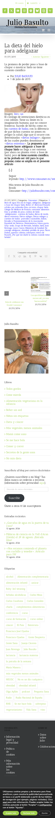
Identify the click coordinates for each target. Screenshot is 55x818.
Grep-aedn (9, 225)
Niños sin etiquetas (17, 416)
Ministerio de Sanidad (34, 228)
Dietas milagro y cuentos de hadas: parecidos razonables (26, 217)
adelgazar (36, 202)
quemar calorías (18, 232)
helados (35, 225)
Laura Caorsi (18, 228)
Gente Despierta (36, 637)
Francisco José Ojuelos (17, 631)
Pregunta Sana (41, 691)
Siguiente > (46, 57)
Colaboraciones (44, 746)
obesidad (25, 230)
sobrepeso (30, 232)
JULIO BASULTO (24, 76)
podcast (26, 691)
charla (9, 606)
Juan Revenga (13, 649)
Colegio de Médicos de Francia (17, 209)
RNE (8, 703)
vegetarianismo (14, 709)
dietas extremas (15, 143)
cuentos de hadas (18, 128)
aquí (5, 802)
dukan (43, 218)
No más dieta (13, 458)
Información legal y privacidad (10, 739)
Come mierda (13, 394)
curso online (36, 619)
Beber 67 (30, 205)
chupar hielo (42, 207)
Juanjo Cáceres (29, 643)
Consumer (32, 200)
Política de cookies (10, 751)
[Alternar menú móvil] (49, 30)
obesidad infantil (27, 685)
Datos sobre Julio (43, 737)
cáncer (9, 625)
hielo (42, 225)
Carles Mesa (36, 594)
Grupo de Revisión (23, 225)
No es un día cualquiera (30, 679)
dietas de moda (41, 214)
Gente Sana (12, 643)
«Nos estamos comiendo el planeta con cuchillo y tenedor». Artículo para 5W (26, 551)
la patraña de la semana (18, 661)
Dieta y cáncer (14, 422)
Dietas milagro (26, 216)
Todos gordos (13, 388)
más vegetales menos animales (22, 673)
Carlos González (35, 601)
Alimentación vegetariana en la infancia (24, 402)
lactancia (10, 655)
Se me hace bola (15, 440)
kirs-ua (18, 114)
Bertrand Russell (42, 205)
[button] (6, 293)
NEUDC (10, 679)
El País (20, 625)
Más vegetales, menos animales (24, 428)
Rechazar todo (29, 813)
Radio (9, 697)
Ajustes (45, 813)
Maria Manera (13, 667)
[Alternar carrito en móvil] (43, 30)
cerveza (32, 207)
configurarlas (45, 805)
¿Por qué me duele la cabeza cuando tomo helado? (27, 236)
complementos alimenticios (30, 606)
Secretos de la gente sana (20, 452)
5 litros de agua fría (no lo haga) (27, 201)
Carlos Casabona (14, 601)
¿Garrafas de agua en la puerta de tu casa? (27, 524)
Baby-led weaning (15, 588)
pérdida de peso (37, 230)
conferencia (12, 613)
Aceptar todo (11, 813)
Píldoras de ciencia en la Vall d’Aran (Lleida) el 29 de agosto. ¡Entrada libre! (27, 537)
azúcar (35, 582)
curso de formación (16, 619)
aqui (41, 482)
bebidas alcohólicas (16, 594)
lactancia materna (28, 655)
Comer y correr (15, 446)
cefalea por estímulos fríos (16, 207)
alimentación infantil (16, 582)
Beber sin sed (14, 410)
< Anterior (35, 57)
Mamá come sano (16, 434)
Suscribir (14, 498)
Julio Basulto (30, 649)
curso (25, 613)
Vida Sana (31, 709)
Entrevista (33, 625)
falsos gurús (43, 223)
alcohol (9, 576)
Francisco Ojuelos (15, 637)
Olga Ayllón (12, 691)
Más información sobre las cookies (10, 766)
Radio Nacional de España (29, 697)
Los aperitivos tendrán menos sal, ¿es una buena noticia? (40, 298)
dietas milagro (30, 137)
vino (42, 709)
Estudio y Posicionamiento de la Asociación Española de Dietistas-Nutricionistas (23, 222)
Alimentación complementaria (33, 576)
